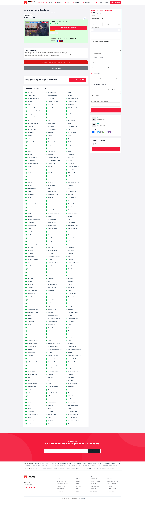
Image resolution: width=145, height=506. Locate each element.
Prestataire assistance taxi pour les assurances (107, 465)
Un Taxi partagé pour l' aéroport (95, 463)
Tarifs (68, 2)
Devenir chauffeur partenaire (73, 468)
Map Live (50, 2)
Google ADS (37, 468)
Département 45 (28, 15)
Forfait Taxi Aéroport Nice (74, 465)
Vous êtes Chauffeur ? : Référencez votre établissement (56, 62)
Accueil (42, 2)
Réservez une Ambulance (109, 463)
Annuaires (59, 2)
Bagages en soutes (95, 32)
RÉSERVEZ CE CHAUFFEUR (68, 28)
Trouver (106, 149)
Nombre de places (95, 27)
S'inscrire (94, 451)
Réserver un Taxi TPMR (51, 463)
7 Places (52, 33)
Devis (106, 2)
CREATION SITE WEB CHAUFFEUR (90, 468)
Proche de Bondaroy (56, 68)
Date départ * (94, 15)
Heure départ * (94, 21)
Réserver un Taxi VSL (39, 463)
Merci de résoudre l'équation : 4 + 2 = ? (100, 101)
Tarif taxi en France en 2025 (79, 463)
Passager (77, 2)
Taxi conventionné (97, 53)
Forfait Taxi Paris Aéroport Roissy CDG (58, 465)
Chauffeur (86, 2)
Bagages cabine (110, 32)
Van (57, 33)
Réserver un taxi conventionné (89, 465)
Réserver (100, 2)
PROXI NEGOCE (81, 498)
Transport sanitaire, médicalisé (64, 463)
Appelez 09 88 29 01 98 (77, 80)
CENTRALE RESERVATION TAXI (58, 22)
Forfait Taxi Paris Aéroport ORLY (40, 465)
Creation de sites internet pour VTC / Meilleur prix (54, 468)
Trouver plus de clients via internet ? (107, 468)
